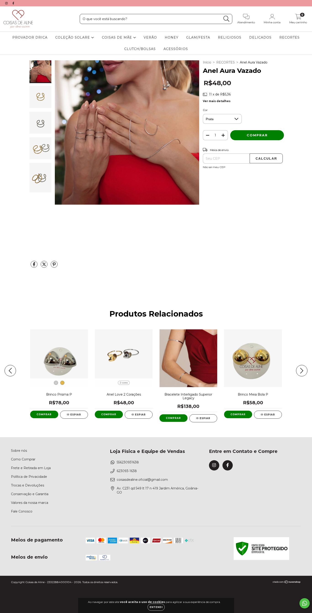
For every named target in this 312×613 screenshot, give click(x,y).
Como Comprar (23, 459)
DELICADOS (260, 37)
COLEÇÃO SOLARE (73, 37)
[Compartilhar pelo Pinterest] (54, 266)
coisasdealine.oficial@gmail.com (142, 480)
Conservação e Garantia (29, 494)
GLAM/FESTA (198, 37)
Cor (205, 110)
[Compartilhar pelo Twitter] (44, 266)
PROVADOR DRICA (30, 37)
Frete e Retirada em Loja (31, 468)
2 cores (124, 382)
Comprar (44, 414)
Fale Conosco (21, 511)
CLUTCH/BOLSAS (140, 49)
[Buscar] (226, 18)
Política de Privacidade (29, 477)
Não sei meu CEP (214, 167)
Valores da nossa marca (29, 503)
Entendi (156, 607)
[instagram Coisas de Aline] (6, 3)
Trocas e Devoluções (27, 485)
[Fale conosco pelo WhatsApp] (304, 603)
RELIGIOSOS (229, 37)
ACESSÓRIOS (176, 49)
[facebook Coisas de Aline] (13, 3)
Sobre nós (19, 451)
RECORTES (289, 37)
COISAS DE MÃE (117, 37)
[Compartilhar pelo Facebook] (34, 266)
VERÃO (150, 37)
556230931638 (128, 462)
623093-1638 (127, 471)
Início (207, 62)
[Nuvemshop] (286, 582)
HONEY (171, 37)
